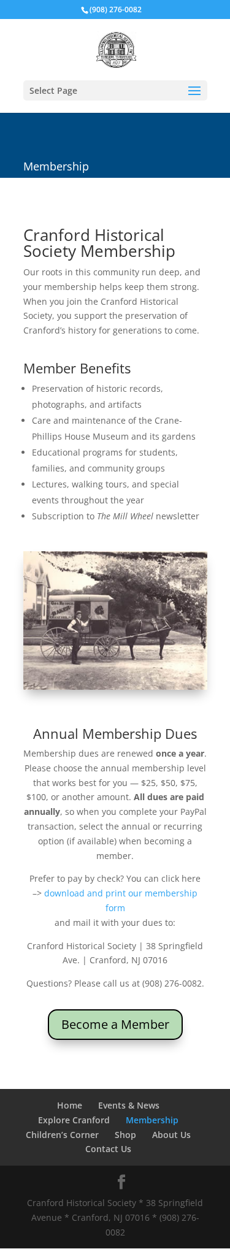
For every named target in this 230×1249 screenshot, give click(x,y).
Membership (152, 1120)
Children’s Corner (62, 1134)
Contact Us (108, 1149)
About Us (171, 1134)
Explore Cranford (74, 1120)
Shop (125, 1134)
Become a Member (115, 1024)
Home (69, 1105)
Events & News (128, 1105)
